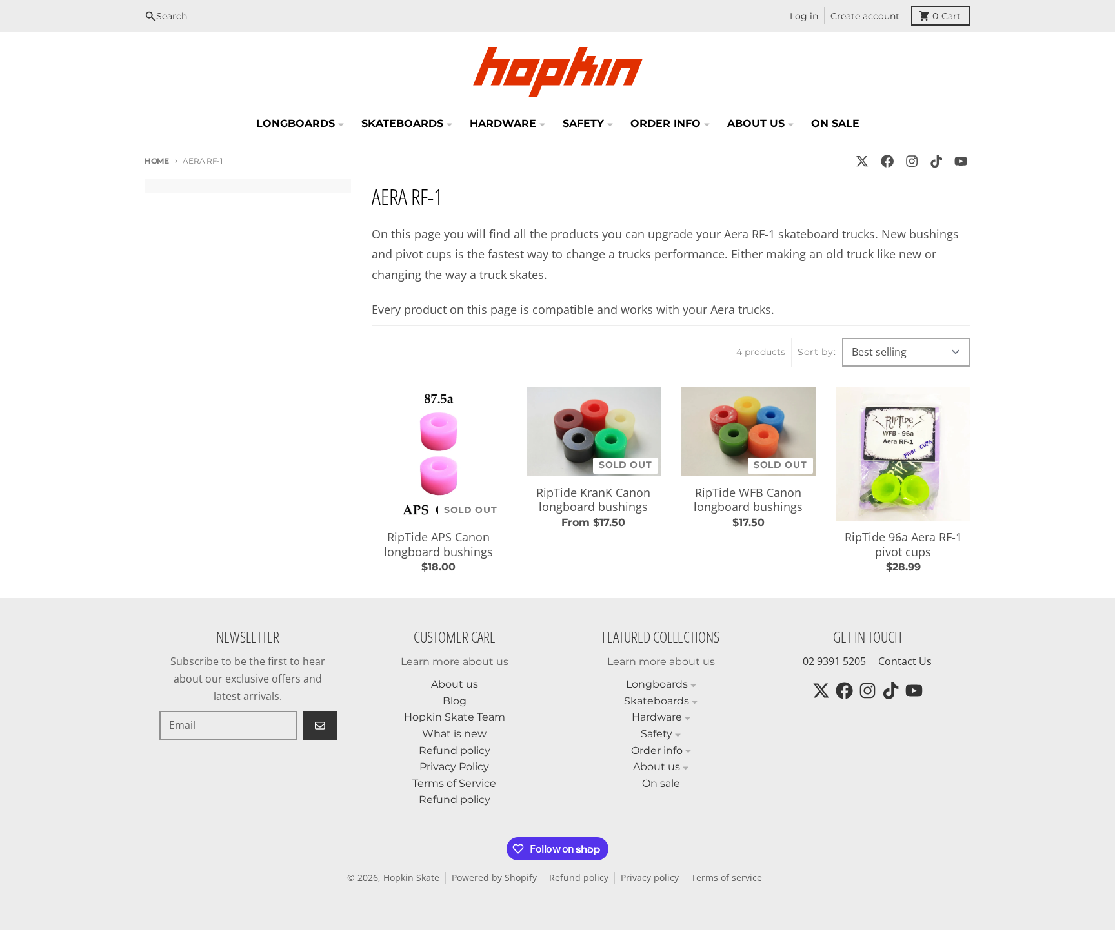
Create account (864, 16)
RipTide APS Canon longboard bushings (438, 544)
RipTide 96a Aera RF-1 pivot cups (903, 544)
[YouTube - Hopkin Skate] (961, 160)
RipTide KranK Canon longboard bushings (593, 499)
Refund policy (578, 878)
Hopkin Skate (411, 878)
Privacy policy (650, 878)
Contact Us (905, 661)
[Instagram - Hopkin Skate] (911, 160)
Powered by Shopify (494, 878)
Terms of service (726, 878)
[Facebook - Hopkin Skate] (887, 160)
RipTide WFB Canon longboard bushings (748, 499)
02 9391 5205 (834, 661)
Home (157, 161)
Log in (804, 16)
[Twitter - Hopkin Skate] (862, 160)
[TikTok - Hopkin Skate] (936, 160)
